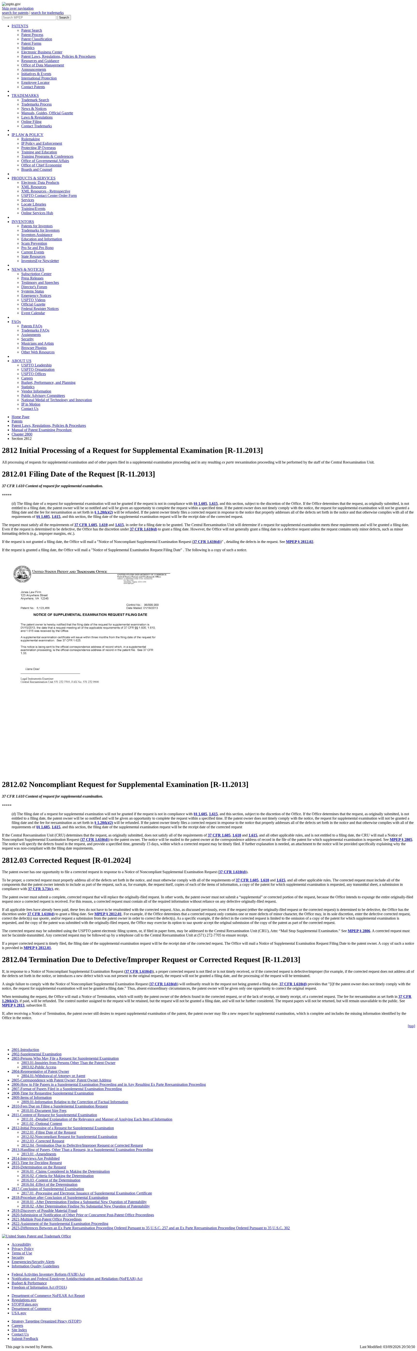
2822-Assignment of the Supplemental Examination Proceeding (60, 1224)
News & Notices (34, 109)
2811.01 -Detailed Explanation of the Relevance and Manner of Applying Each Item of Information (96, 1119)
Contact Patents (33, 87)
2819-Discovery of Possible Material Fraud (44, 1210)
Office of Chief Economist (41, 165)
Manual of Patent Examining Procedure (42, 430)
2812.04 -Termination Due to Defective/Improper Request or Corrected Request (82, 1145)
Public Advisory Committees (43, 395)
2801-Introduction (25, 1050)
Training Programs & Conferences (47, 156)
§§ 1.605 (200, 503)
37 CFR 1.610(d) (143, 529)
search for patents (15, 13)
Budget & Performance (29, 1283)
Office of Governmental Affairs (45, 161)
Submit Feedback (25, 1339)
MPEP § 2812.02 (299, 542)
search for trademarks (47, 13)
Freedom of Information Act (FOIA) (39, 1287)
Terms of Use (22, 1253)
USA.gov (19, 1313)
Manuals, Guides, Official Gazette (47, 113)
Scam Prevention (34, 243)
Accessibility (21, 1244)
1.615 (213, 503)
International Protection (39, 78)
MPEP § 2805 (401, 839)
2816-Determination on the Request (39, 1167)
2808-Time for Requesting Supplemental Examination (53, 1093)
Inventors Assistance (36, 235)
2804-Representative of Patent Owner (40, 1071)
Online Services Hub (37, 213)
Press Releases (32, 278)
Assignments (31, 335)
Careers (27, 378)
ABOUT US (21, 361)
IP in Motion (30, 404)
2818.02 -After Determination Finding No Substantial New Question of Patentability (85, 1206)
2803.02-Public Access (38, 1067)
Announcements (33, 69)
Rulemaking (30, 139)
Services (27, 200)
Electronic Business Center (41, 52)
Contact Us (29, 409)
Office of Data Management (42, 65)
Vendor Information (36, 391)
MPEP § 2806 (359, 931)
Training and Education (39, 152)
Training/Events (33, 209)
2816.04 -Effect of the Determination (49, 1184)
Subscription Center (36, 274)
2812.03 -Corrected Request (42, 1141)
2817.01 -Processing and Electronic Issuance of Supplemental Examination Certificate (86, 1193)
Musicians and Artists (37, 343)
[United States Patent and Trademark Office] (36, 1236)
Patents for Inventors (37, 226)
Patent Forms (31, 43)
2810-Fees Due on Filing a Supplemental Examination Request (60, 1106)
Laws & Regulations (37, 117)
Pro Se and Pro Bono (37, 248)
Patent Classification (36, 39)
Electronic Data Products (40, 182)
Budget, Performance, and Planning (48, 382)
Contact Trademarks (36, 126)
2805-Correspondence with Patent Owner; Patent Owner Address (61, 1080)
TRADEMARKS (25, 95)
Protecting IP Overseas (38, 148)
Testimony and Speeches (40, 282)
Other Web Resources (38, 352)
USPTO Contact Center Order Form (49, 195)
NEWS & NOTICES (28, 269)
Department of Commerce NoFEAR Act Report (48, 1296)
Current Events (32, 252)
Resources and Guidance (40, 61)
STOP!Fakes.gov (25, 1304)
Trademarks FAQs (35, 330)
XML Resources (33, 187)
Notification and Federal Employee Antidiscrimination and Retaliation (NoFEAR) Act (77, 1279)
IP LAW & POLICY (27, 135)
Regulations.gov (24, 1300)
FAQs (16, 322)
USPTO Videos (33, 300)
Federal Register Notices (40, 309)
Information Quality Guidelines (35, 1266)
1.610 (103, 525)
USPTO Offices (33, 374)
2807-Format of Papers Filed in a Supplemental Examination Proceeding (67, 1089)
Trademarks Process (36, 104)
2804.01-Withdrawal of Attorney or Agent (53, 1076)
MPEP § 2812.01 (108, 914)
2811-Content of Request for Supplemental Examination (54, 1115)
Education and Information (41, 239)
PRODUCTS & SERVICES (34, 178)
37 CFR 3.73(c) (40, 889)
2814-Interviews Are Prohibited (36, 1158)
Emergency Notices (36, 295)
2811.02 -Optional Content (41, 1124)
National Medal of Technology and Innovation (56, 400)
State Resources (33, 256)
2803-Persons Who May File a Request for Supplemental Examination (65, 1058)
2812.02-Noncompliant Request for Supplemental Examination (69, 1137)
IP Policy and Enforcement (41, 143)
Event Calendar (33, 313)
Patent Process (32, 35)
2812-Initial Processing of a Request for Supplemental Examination (63, 1128)
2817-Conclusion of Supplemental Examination (48, 1189)
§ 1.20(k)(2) (103, 512)
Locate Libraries (33, 204)
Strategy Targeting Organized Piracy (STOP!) (46, 1321)
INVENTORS (23, 222)
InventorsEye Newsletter (40, 261)
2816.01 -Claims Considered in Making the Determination (65, 1171)
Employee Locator (35, 82)
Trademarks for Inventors (40, 230)
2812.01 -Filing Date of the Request (48, 1132)
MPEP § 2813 (13, 1005)
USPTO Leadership (36, 365)
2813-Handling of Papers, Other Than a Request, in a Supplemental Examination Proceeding (82, 1150)
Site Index (19, 1330)
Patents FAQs (31, 326)
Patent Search (31, 30)
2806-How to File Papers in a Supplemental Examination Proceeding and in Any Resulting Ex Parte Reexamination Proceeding (109, 1084)
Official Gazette (33, 304)
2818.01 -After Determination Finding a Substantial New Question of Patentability (84, 1202)
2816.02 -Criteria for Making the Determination (57, 1176)
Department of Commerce (31, 1309)
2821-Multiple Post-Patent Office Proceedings (47, 1219)
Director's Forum (34, 287)
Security (27, 339)
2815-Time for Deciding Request (37, 1163)
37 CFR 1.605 (85, 525)
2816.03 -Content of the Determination (50, 1180)
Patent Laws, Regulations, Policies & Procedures (58, 56)
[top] (411, 1026)
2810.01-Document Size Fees (43, 1110)
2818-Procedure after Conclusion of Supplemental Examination (60, 1197)
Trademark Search (35, 100)
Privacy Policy (23, 1249)
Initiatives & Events (36, 74)
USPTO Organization (38, 369)
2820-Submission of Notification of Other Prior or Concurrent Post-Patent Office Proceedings (83, 1215)
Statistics (28, 48)
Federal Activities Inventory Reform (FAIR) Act (48, 1274)
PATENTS (20, 26)
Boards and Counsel (36, 169)
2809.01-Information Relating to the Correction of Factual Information (74, 1102)
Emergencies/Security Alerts (33, 1262)
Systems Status (32, 291)
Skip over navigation (18, 8)
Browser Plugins (34, 348)
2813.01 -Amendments (38, 1154)
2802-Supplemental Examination (37, 1054)
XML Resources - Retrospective (45, 191)
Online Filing (31, 122)
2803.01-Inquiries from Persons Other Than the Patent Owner (68, 1063)
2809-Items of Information (32, 1097)
